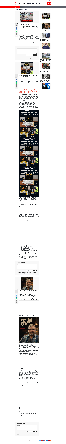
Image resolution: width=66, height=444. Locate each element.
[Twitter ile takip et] (40, 440)
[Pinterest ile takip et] (49, 440)
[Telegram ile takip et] (47, 440)
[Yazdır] (16, 34)
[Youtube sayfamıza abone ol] (42, 440)
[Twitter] (16, 29)
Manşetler (17, 0)
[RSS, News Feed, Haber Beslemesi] (50, 440)
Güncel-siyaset (28, 3)
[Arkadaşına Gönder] (16, 33)
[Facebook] (16, 28)
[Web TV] (49, 0)
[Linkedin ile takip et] (43, 440)
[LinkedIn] (16, 30)
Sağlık (39, 3)
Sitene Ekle (26, 0)
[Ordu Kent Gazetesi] (20, 3)
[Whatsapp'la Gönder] (16, 31)
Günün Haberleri (20, 0)
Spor (36, 3)
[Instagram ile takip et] (45, 440)
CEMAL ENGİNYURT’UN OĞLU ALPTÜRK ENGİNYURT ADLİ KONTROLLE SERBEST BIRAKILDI (31, 7)
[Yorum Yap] (16, 35)
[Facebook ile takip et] (38, 440)
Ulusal (41, 3)
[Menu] (48, 3)
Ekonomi (33, 3)
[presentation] (17, 6)
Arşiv (23, 0)
